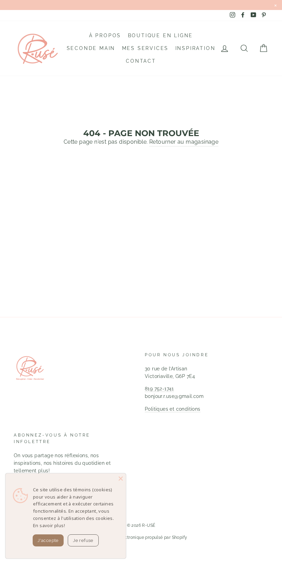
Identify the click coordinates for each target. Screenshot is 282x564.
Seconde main (91, 48)
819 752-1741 (159, 388)
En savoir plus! (49, 525)
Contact (141, 61)
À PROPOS (105, 35)
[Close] (120, 478)
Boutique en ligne (160, 35)
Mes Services (145, 48)
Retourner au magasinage (183, 142)
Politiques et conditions (172, 409)
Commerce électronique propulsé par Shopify (141, 537)
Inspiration (195, 48)
